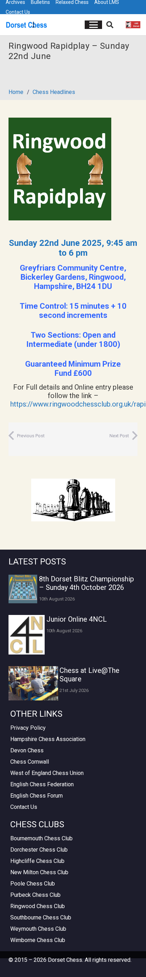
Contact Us (18, 12)
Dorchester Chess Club (39, 849)
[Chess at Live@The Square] (33, 683)
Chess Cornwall (29, 761)
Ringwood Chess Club (37, 906)
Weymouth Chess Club (38, 928)
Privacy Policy (28, 727)
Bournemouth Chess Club (41, 838)
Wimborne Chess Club (37, 940)
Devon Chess (27, 750)
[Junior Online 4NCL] (27, 635)
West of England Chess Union (47, 773)
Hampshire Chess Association (47, 739)
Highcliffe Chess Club (37, 861)
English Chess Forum (36, 795)
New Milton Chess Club (39, 872)
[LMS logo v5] (133, 24)
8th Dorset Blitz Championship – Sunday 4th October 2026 (86, 583)
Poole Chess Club (32, 883)
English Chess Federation (42, 784)
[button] (93, 24)
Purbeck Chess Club (35, 895)
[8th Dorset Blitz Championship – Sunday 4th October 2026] (23, 589)
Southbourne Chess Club (40, 917)
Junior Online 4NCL (76, 619)
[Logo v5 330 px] (26, 24)
